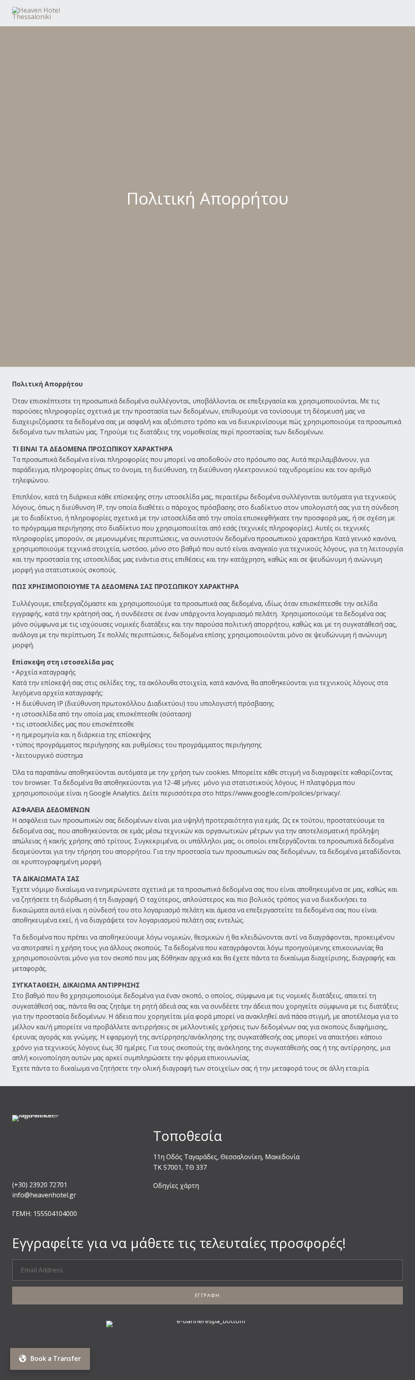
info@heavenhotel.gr (44, 1194)
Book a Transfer (55, 1358)
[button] (207, 1296)
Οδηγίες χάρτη (176, 1185)
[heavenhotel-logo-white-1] (42, 1114)
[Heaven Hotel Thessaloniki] (56, 13)
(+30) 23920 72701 (39, 1184)
